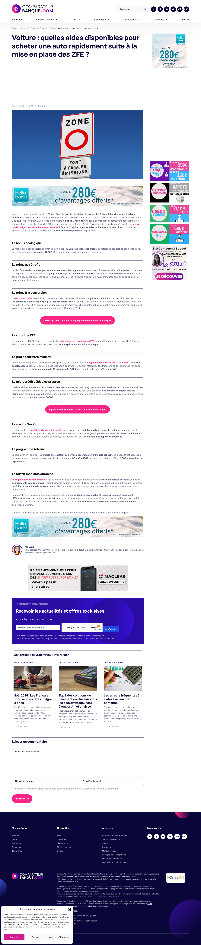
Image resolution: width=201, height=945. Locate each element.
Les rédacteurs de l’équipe (114, 862)
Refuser (36, 937)
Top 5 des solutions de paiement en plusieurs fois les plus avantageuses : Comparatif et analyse (78, 701)
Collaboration (108, 847)
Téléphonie (17, 851)
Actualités (17, 19)
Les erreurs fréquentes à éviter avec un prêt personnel (121, 699)
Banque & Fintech (45, 19)
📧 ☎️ (73, 923)
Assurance (158, 19)
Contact (105, 843)
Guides (60, 851)
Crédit (74, 19)
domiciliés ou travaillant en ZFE (77, 341)
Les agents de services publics (28, 479)
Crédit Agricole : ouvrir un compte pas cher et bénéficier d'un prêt (77, 320)
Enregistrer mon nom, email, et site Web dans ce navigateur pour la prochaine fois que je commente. (66, 788)
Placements (100, 19)
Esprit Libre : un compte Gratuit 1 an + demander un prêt (78, 409)
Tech (183, 19)
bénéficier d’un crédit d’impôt (45, 430)
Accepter (14, 937)
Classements (130, 19)
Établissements (64, 847)
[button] (69, 909)
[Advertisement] (77, 81)
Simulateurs (62, 843)
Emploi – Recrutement (112, 859)
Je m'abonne (110, 629)
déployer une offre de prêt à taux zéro (109, 362)
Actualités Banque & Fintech (114, 836)
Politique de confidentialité (114, 855)
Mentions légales (109, 851)
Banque (15, 836)
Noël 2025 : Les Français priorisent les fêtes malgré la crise (33, 699)
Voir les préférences (59, 937)
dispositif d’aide (23, 298)
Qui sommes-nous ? (111, 839)
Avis (59, 836)
